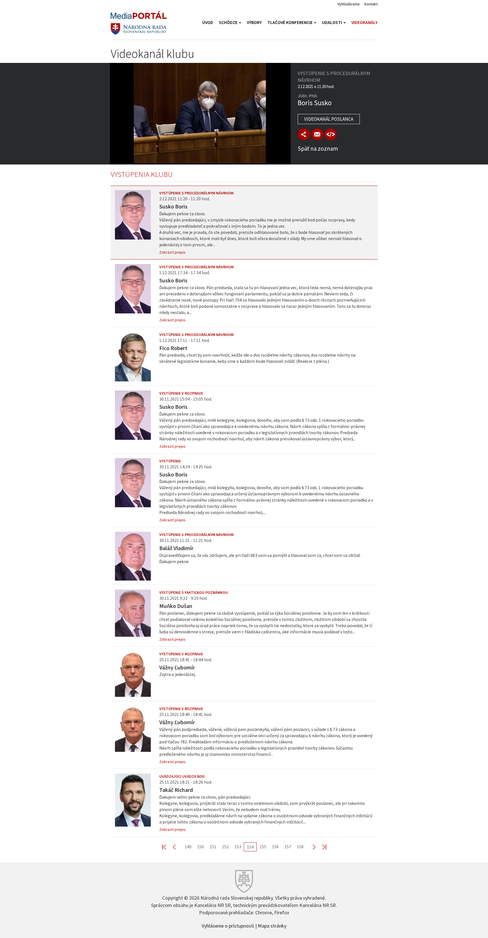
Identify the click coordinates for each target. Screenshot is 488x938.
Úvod (207, 22)
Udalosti (332, 22)
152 (225, 846)
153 (237, 846)
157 (287, 846)
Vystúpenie (170, 460)
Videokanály (364, 22)
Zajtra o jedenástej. (177, 674)
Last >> (320, 846)
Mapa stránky (272, 925)
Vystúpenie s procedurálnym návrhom (196, 192)
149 (188, 846)
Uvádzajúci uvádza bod (182, 776)
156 (275, 846)
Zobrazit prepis (172, 252)
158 (300, 846)
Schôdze (228, 22)
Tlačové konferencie (290, 22)
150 (200, 846)
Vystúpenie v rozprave (181, 393)
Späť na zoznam (318, 148)
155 (263, 846)
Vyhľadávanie (348, 3)
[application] (200, 113)
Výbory (254, 22)
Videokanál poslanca (328, 119)
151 (213, 846)
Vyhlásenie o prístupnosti (228, 925)
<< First (167, 846)
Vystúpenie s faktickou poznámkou (193, 592)
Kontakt (371, 3)
